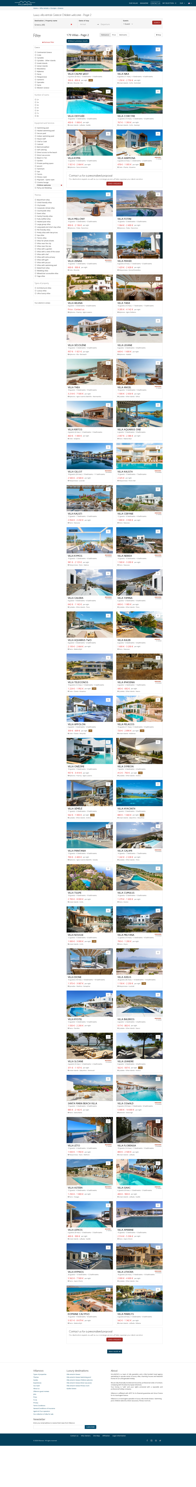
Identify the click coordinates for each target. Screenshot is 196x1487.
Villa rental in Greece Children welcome (80, 1380)
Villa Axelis (124, 977)
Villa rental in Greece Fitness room (78, 1386)
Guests (125, 21)
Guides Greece (71, 1388)
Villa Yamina (125, 598)
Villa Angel (124, 387)
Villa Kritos (75, 429)
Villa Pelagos (126, 724)
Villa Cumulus (126, 892)
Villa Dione (74, 977)
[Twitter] (160, 1441)
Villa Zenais (75, 261)
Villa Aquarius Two (80, 640)
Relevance (105, 35)
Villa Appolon (76, 724)
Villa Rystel (75, 1019)
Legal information (119, 1436)
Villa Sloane (75, 1061)
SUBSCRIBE (90, 1427)
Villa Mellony (76, 219)
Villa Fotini (124, 219)
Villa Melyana (126, 935)
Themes (36, 1377)
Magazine (144, 3)
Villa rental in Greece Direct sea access (79, 1383)
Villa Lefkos (75, 1230)
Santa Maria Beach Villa (82, 1103)
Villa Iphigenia (126, 682)
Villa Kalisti (75, 513)
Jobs (34, 1394)
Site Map (96, 1436)
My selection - (169, 3)
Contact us (155, 3)
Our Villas (133, 3)
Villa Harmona (126, 158)
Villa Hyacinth (126, 808)
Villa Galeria (75, 598)
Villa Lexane (125, 345)
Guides (35, 1380)
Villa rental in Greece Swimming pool (79, 1377)
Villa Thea (74, 387)
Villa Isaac (124, 1187)
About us (36, 1388)
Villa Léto (74, 1145)
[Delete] (61, 185)
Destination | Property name (46, 21)
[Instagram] (151, 1441)
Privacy (35, 1403)
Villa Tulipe (74, 892)
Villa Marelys (126, 1314)
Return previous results (78, 41)
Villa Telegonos (78, 682)
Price (114, 35)
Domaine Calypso (79, 1314)
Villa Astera (75, 1187)
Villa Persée (125, 261)
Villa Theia (124, 303)
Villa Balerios (126, 1019)
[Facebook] (147, 1441)
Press (35, 1397)
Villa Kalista (125, 471)
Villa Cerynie (125, 513)
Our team (36, 1386)
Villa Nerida (125, 556)
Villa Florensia (127, 1145)
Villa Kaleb (124, 640)
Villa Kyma (74, 158)
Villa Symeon (126, 766)
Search (157, 22)
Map (159, 35)
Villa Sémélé (75, 808)
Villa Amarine (126, 1230)
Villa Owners (86, 1436)
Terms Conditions (39, 1406)
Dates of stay (84, 21)
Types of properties (39, 1374)
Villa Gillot (75, 471)
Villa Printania (77, 850)
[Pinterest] (156, 1441)
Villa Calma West (78, 74)
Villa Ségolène (77, 345)
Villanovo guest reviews (41, 1391)
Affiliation (106, 1436)
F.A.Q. (35, 1400)
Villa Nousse (75, 935)
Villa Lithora (125, 1272)
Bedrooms (123, 35)
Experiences (37, 1383)
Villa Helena (75, 303)
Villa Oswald (126, 1103)
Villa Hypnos (76, 1272)
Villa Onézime (76, 766)
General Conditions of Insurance (44, 1408)
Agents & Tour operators (41, 1411)
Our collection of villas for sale (43, 1414)
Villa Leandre (126, 1061)
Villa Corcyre (126, 116)
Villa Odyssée (76, 116)
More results (114, 1351)
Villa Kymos (75, 556)
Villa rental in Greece (73, 1374)
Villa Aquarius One (129, 429)
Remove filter (49, 42)
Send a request (114, 183)
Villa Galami (125, 850)
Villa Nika (123, 74)
